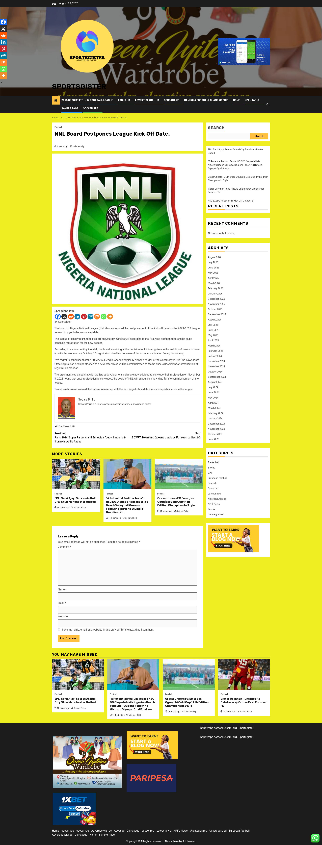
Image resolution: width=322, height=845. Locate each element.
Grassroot (213, 488)
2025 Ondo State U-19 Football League (87, 100)
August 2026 (215, 257)
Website (63, 616)
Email (62, 603)
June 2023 (213, 439)
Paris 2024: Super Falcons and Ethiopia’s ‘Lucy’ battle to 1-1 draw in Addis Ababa (90, 437)
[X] (64, 316)
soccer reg (90, 108)
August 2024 (215, 382)
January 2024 (215, 418)
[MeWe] (90, 316)
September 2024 (217, 377)
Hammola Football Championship (206, 100)
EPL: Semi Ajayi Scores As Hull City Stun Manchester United (75, 500)
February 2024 (215, 413)
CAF (210, 472)
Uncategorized (216, 514)
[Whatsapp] (103, 316)
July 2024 (213, 387)
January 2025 (215, 356)
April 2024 (213, 403)
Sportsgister (79, 86)
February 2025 (215, 351)
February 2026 (215, 288)
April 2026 (213, 278)
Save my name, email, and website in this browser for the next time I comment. (108, 629)
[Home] (56, 100)
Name (62, 589)
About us (124, 100)
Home (236, 100)
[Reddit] (71, 316)
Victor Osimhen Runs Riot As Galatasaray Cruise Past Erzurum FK (244, 702)
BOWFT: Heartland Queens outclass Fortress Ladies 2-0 (166, 435)
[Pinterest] (84, 316)
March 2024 (214, 408)
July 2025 (213, 325)
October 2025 (215, 309)
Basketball (213, 462)
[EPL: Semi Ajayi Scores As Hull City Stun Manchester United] (76, 474)
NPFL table (252, 100)
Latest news (214, 493)
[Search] (267, 104)
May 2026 (213, 272)
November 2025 (216, 304)
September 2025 (217, 314)
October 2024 (215, 371)
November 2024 (216, 366)
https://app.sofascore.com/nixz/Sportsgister (226, 728)
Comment (64, 546)
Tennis (211, 509)
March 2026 (214, 283)
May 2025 (213, 335)
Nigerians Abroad (217, 499)
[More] (110, 316)
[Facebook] (58, 316)
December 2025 (216, 298)
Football (58, 127)
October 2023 (215, 434)
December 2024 (216, 361)
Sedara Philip (78, 146)
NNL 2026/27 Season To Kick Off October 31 (231, 200)
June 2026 (213, 267)
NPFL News (214, 504)
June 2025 (213, 330)
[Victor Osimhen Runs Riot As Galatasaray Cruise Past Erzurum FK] (244, 674)
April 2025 (213, 340)
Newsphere (172, 841)
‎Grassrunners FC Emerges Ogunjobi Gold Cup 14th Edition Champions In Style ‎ (176, 502)
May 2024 (213, 397)
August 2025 (215, 319)
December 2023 (216, 423)
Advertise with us (147, 100)
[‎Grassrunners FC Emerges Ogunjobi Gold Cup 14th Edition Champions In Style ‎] (179, 474)
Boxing (211, 467)
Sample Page (69, 108)
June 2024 (213, 392)
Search (216, 128)
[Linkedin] (77, 316)
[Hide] (1, 82)
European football (217, 478)
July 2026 (213, 262)
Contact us (171, 100)
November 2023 (216, 429)
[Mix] (97, 316)
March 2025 (214, 345)
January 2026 (215, 293)
